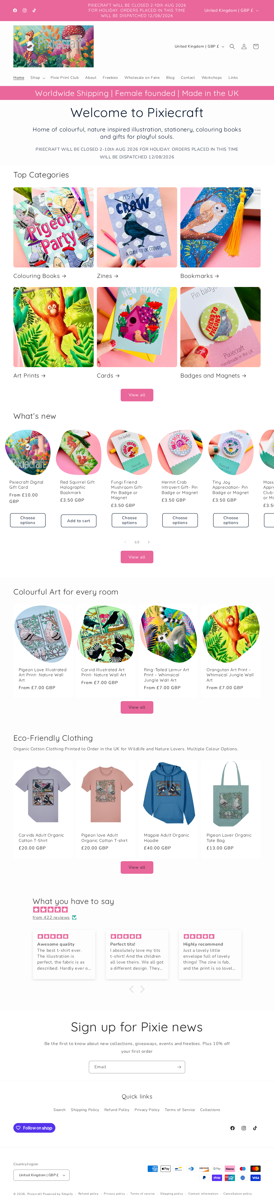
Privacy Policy (147, 1109)
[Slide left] (125, 542)
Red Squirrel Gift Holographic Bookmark (77, 487)
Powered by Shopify (58, 1194)
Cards (105, 375)
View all (137, 395)
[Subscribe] (179, 1067)
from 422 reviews (51, 918)
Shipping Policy (85, 1109)
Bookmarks (196, 275)
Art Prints (26, 375)
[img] (139, 910)
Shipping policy (171, 1194)
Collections (210, 1109)
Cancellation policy (237, 1194)
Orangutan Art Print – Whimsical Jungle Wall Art (230, 675)
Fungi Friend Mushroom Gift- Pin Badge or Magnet (127, 489)
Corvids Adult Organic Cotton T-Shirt (41, 838)
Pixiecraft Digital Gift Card (26, 484)
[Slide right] (149, 542)
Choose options (27, 520)
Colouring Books (36, 275)
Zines (104, 275)
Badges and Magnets (210, 375)
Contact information (203, 1194)
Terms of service (142, 1194)
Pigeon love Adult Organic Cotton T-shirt (104, 838)
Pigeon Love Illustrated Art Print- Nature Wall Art (43, 675)
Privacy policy (114, 1194)
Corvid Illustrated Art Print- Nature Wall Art (103, 672)
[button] (37, 77)
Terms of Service (180, 1109)
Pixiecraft (34, 1194)
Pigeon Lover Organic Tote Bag (229, 838)
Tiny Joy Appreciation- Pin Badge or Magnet (230, 487)
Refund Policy (117, 1109)
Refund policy (88, 1194)
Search (60, 1109)
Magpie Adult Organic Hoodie (166, 838)
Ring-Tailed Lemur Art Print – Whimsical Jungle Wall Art (166, 675)
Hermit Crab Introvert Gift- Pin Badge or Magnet (180, 487)
